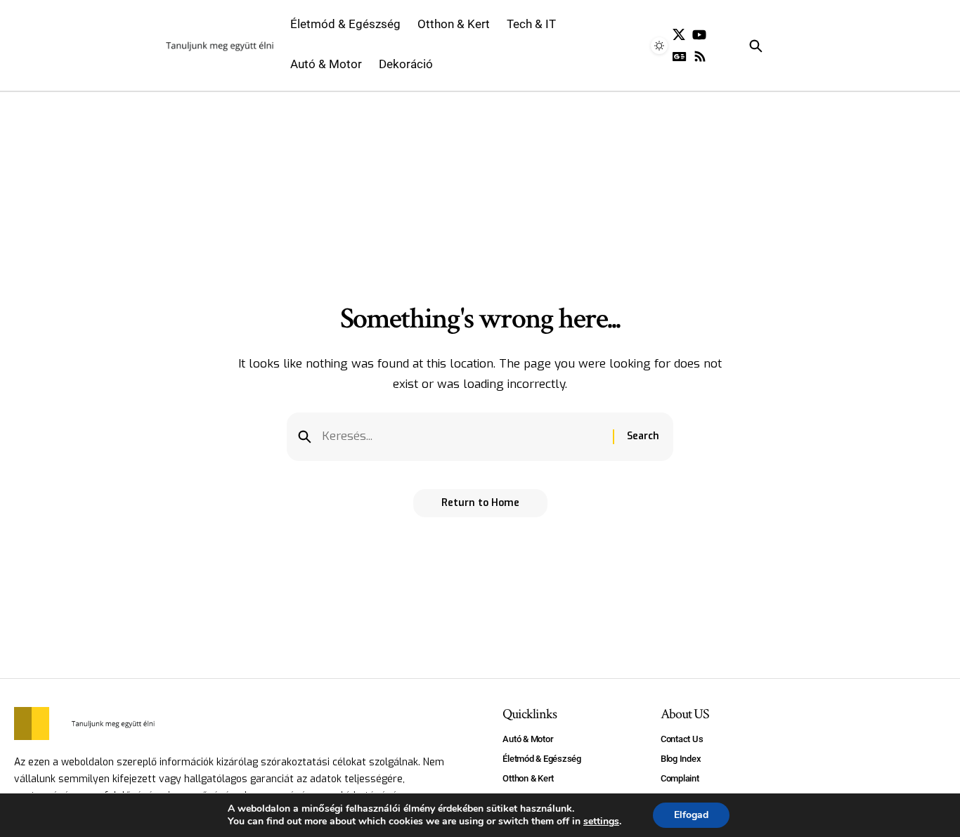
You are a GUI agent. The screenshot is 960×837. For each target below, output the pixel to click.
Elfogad (691, 815)
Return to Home (480, 503)
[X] (679, 35)
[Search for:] (462, 437)
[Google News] (679, 56)
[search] (775, 46)
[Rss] (700, 56)
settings (601, 821)
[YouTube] (699, 35)
